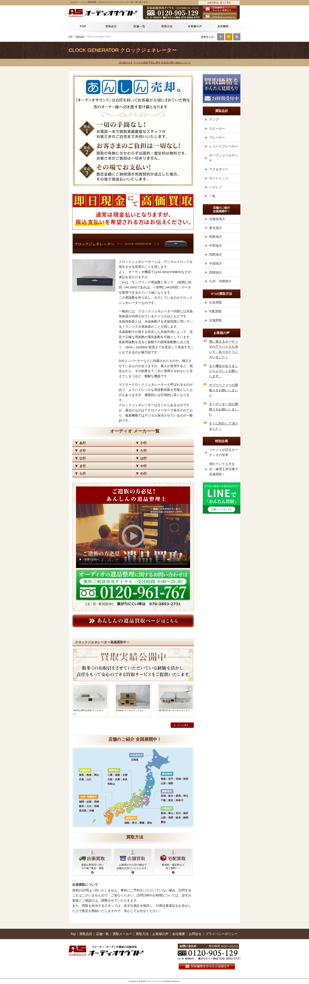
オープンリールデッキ (223, 158)
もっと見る (183, 725)
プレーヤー (217, 137)
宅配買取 (215, 311)
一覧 (212, 196)
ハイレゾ (215, 187)
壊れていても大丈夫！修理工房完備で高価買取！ (223, 469)
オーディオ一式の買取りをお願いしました (223, 409)
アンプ (214, 119)
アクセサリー (218, 169)
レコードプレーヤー (223, 146)
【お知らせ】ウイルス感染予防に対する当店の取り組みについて (154, 62)
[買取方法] (167, 26)
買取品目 (85, 934)
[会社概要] (223, 26)
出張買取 (215, 302)
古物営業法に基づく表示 (219, 2)
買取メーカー (122, 934)
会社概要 (178, 934)
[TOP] (83, 26)
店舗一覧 (102, 934)
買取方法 (142, 934)
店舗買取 (215, 320)
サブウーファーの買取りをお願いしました (223, 390)
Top (73, 934)
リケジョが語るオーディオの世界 (223, 452)
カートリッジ (218, 178)
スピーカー (217, 128)
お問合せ (195, 934)
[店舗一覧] (139, 26)
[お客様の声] (195, 26)
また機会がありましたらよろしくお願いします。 (223, 371)
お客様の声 (160, 934)
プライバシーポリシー (221, 934)
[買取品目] (111, 26)
